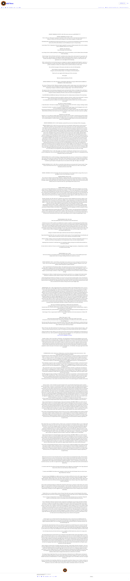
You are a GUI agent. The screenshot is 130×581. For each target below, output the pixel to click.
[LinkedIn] (18, 7)
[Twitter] (4, 7)
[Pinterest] (7, 7)
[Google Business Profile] (13, 7)
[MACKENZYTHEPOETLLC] (3, 3)
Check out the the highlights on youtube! (64, 335)
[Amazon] (15, 7)
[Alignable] (16, 7)
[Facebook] (2, 7)
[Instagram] (9, 7)
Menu (92, 576)
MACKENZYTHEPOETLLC (124, 7)
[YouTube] (5, 7)
